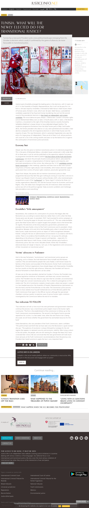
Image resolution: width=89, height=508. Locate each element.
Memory (33, 490)
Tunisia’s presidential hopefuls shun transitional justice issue (50, 197)
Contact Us (7, 443)
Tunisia (4, 15)
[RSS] (86, 438)
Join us (21, 362)
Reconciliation (6, 493)
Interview (16, 407)
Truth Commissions (37, 487)
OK (59, 506)
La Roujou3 (38, 180)
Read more (66, 506)
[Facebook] (76, 438)
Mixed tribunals (6, 484)
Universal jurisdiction (8, 487)
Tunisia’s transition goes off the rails (13, 399)
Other (10, 15)
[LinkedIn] (71, 438)
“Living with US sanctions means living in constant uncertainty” (72, 400)
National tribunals (37, 484)
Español (18, 9)
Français (4, 9)
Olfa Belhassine (21, 98)
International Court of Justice (40, 475)
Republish (6, 98)
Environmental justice (38, 493)
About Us (37, 438)
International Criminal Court (10, 475)
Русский (35, 9)
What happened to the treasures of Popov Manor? (44, 399)
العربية (42, 9)
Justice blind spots (7, 496)
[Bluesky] (81, 438)
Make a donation (22, 438)
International (6, 407)
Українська (27, 9)
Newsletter (7, 438)
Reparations (5, 490)
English (11, 9)
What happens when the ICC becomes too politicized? (45, 406)
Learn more (81, 501)
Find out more (7, 463)
